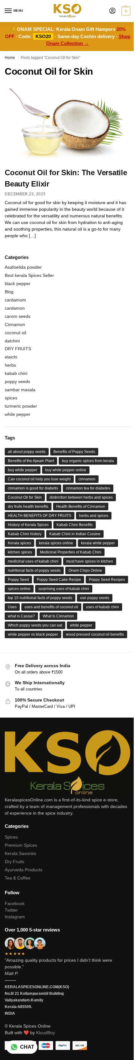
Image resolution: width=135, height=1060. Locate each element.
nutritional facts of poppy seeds (34, 570)
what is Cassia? (21, 616)
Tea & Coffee (17, 877)
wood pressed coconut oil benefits (95, 634)
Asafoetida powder (23, 267)
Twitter (11, 910)
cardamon (15, 308)
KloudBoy (45, 1032)
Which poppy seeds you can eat (35, 625)
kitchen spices (20, 552)
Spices (11, 836)
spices (11, 397)
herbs (10, 365)
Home (10, 57)
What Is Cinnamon (58, 616)
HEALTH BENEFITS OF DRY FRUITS (39, 515)
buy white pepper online (65, 470)
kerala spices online (56, 543)
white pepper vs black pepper (33, 634)
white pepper (17, 414)
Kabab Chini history (24, 534)
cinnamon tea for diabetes (88, 488)
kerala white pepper (98, 543)
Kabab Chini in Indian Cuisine (74, 534)
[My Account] (112, 11)
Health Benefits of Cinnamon (80, 506)
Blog (9, 291)
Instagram (15, 916)
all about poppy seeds (27, 452)
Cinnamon (15, 324)
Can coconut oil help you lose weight (39, 479)
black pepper (17, 283)
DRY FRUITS (18, 348)
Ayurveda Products (23, 869)
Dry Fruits (14, 861)
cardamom (15, 299)
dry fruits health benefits (28, 506)
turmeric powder (21, 406)
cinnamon (86, 479)
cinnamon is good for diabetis (33, 488)
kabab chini (16, 373)
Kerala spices (19, 543)
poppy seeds (17, 381)
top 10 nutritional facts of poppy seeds (40, 598)
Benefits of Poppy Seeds (74, 452)
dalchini (12, 340)
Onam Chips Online (85, 570)
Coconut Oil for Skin (25, 497)
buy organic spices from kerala (88, 461)
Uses (12, 607)
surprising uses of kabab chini (63, 589)
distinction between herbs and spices (81, 497)
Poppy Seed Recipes (107, 579)
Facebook (14, 903)
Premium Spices (21, 845)
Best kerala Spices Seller (29, 275)
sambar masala (20, 389)
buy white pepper (22, 470)
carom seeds (17, 316)
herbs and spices (93, 515)
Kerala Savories (20, 853)
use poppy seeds (94, 598)
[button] (125, 11)
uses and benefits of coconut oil (51, 607)
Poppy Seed (18, 579)
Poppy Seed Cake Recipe (59, 579)
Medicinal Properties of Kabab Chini (70, 552)
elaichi (11, 356)
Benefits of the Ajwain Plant (31, 461)
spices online (19, 589)
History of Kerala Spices (28, 525)
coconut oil (15, 332)
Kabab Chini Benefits (75, 525)
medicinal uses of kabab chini (33, 561)
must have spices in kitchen (89, 561)
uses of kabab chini (102, 607)
